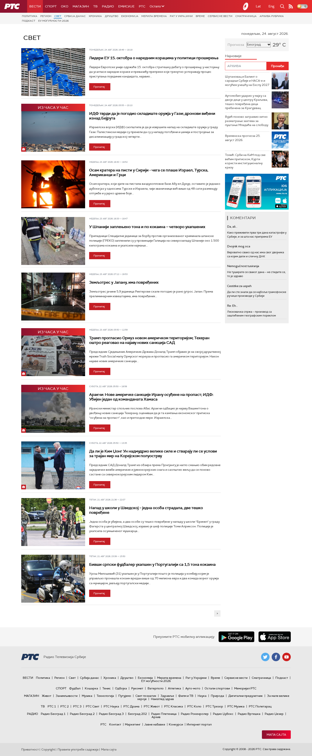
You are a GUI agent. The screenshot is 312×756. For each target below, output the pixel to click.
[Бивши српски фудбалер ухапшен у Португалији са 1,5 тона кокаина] (53, 579)
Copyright (48, 749)
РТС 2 (64, 706)
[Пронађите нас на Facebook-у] (276, 657)
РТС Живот (152, 706)
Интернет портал (199, 724)
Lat (258, 6)
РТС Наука (111, 706)
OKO (64, 6)
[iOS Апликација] (257, 192)
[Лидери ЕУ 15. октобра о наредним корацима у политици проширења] (53, 72)
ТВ (95, 6)
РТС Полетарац (260, 706)
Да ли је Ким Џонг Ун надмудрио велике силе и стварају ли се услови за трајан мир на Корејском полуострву (153, 453)
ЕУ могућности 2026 (53, 20)
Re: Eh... (232, 306)
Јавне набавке (154, 724)
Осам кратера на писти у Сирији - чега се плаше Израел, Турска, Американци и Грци (148, 172)
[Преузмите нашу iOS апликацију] (275, 636)
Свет (57, 16)
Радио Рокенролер (195, 714)
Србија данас (75, 16)
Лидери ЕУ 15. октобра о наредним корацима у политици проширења (153, 57)
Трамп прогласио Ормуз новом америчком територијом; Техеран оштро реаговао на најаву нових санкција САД (149, 340)
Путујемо (124, 696)
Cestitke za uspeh (239, 286)
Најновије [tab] (233, 56)
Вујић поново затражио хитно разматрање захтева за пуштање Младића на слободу (246, 121)
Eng (271, 6)
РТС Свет (92, 706)
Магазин (81, 6)
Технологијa (105, 696)
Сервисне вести (220, 16)
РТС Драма (131, 706)
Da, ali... (232, 226)
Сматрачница (246, 16)
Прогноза (236, 44)
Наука (202, 696)
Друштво (111, 16)
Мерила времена (154, 16)
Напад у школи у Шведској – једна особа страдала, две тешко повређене (146, 510)
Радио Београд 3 (111, 714)
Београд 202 (137, 714)
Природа (217, 696)
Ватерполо (156, 688)
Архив (156, 717)
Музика (87, 696)
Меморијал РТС (245, 688)
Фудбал (74, 688)
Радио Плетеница (164, 714)
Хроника (95, 16)
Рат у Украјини (181, 16)
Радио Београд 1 (53, 714)
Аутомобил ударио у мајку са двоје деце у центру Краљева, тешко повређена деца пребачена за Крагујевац (246, 102)
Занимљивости (66, 696)
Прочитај (99, 86)
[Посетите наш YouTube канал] (286, 657)
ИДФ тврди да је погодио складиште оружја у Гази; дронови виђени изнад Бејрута (152, 116)
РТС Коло (194, 706)
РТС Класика (173, 706)
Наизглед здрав (162, 699)
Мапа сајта (276, 734)
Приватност (30, 749)
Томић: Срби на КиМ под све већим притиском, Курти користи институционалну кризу (245, 161)
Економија (129, 16)
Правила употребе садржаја (78, 749)
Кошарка (91, 688)
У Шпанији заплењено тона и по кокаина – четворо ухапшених (147, 226)
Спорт (51, 6)
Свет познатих (145, 696)
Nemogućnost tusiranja (243, 266)
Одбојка (121, 688)
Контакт (115, 724)
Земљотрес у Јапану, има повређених (124, 282)
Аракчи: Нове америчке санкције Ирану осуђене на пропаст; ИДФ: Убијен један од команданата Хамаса (151, 397)
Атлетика (174, 688)
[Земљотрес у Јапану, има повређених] (53, 297)
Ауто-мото (192, 688)
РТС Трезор (214, 706)
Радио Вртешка (249, 714)
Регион (45, 16)
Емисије (126, 6)
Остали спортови (217, 688)
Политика (29, 16)
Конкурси (176, 724)
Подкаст (28, 20)
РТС (142, 6)
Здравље (167, 696)
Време (200, 16)
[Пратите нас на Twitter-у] (265, 657)
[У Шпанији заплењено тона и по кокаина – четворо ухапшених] (53, 241)
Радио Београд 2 (82, 714)
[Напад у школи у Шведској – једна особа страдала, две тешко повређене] (53, 522)
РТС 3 (77, 706)
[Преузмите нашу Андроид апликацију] (236, 636)
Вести (35, 6)
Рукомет (137, 688)
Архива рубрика (272, 16)
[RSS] (291, 6)
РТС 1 (52, 706)
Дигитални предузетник (245, 696)
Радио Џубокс (223, 714)
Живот (46, 696)
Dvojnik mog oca (238, 246)
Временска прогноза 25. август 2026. (242, 138)
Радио (108, 6)
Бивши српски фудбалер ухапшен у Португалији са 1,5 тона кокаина (152, 564)
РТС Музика (236, 706)
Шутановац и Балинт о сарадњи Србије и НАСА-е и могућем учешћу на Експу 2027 (247, 81)
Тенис (106, 688)
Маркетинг (133, 724)
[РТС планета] (246, 6)
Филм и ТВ (185, 696)
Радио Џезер (274, 714)
